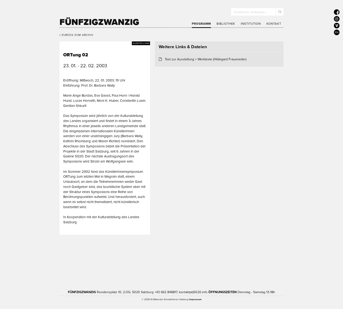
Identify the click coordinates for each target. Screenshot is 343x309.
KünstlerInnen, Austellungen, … (251, 12)
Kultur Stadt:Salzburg (102, 261)
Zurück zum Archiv (77, 35)
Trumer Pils (244, 261)
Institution (251, 24)
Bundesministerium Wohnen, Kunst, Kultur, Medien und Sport (194, 261)
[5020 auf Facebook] (337, 12)
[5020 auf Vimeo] (337, 25)
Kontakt (273, 24)
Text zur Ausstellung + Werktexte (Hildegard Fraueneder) (205, 59)
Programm (201, 24)
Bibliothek (226, 24)
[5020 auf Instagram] (337, 19)
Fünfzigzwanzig (99, 22)
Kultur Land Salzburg (142, 261)
